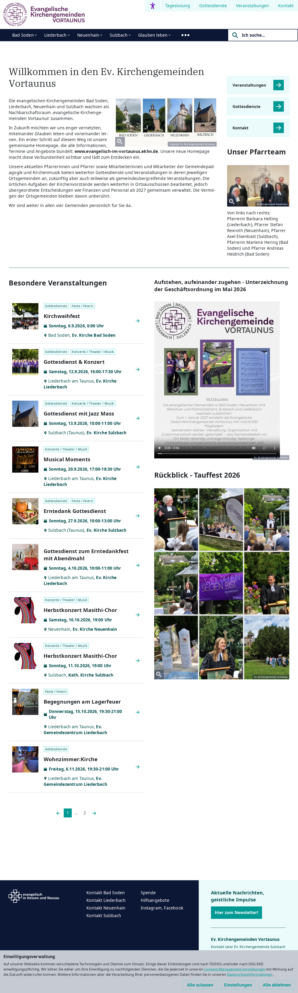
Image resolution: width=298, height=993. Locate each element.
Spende (148, 893)
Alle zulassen (200, 985)
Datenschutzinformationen (250, 974)
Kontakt (286, 6)
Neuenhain (88, 35)
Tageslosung (177, 6)
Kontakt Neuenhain (105, 908)
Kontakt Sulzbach (103, 915)
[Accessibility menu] (152, 6)
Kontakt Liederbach (106, 900)
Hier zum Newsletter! (236, 912)
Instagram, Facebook (162, 908)
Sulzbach (119, 35)
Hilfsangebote (155, 900)
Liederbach (55, 35)
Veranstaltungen (252, 6)
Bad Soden (23, 35)
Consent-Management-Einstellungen (235, 969)
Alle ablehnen (277, 985)
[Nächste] (94, 812)
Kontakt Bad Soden (105, 893)
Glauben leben (153, 35)
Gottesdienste (213, 6)
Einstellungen (238, 985)
